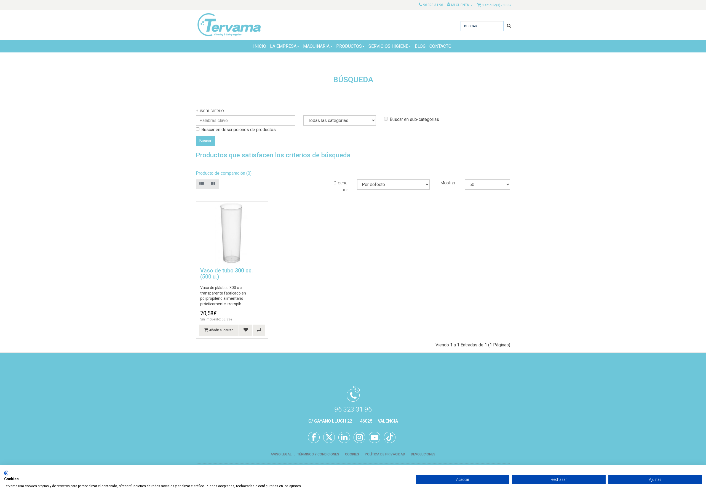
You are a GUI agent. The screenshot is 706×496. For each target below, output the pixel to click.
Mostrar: (448, 182)
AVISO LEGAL (281, 454)
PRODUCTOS (349, 46)
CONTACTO (440, 46)
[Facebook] (314, 437)
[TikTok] (389, 437)
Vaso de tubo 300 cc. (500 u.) (226, 273)
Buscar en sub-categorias (414, 119)
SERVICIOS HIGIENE (388, 46)
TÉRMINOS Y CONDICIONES (318, 454)
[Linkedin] (344, 437)
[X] (329, 437)
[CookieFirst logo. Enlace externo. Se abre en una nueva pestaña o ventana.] (6, 473)
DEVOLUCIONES (423, 454)
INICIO (259, 46)
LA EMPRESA (283, 46)
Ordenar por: (341, 186)
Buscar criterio (210, 110)
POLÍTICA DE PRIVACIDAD (385, 454)
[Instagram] (359, 437)
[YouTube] (374, 437)
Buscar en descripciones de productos (238, 129)
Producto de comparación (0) (224, 173)
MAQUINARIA (316, 46)
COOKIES (352, 454)
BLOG (420, 46)
